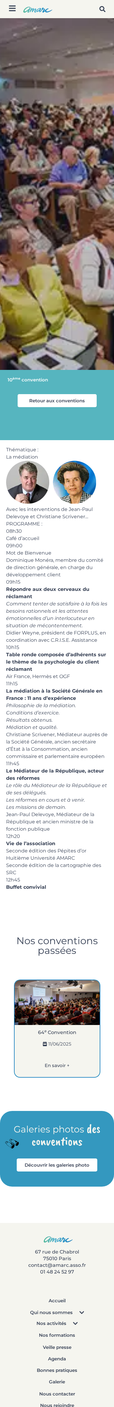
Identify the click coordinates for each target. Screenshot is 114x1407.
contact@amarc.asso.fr (57, 1265)
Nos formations (57, 1335)
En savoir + (57, 1065)
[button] (102, 9)
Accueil (57, 1300)
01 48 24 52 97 (57, 1272)
